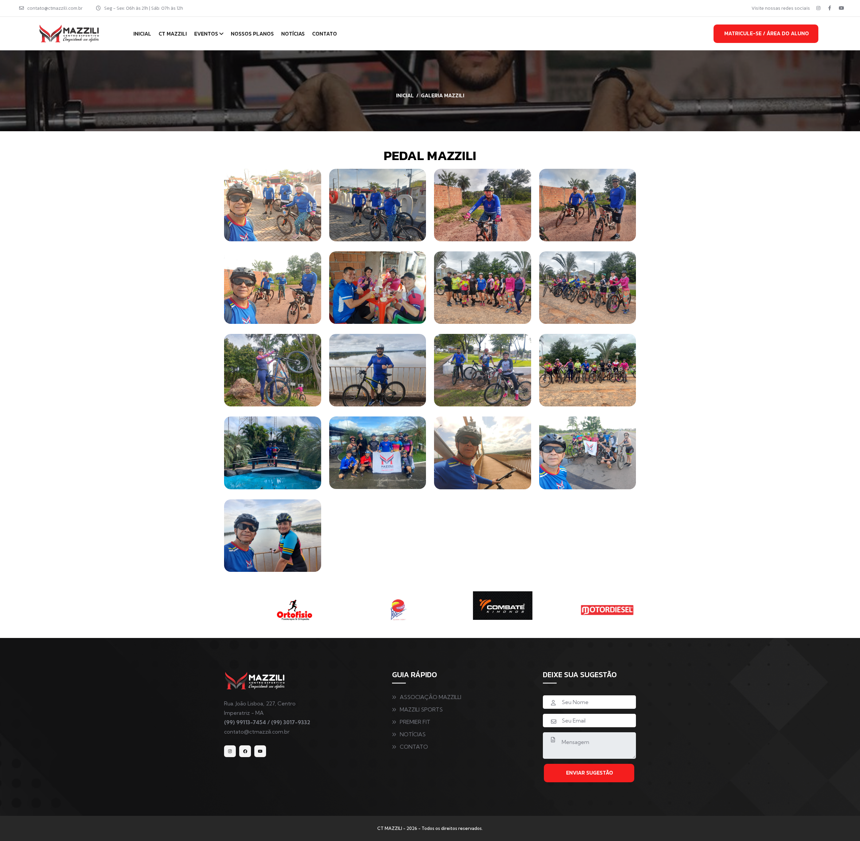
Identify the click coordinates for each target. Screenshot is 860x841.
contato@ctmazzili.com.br (55, 8)
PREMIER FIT (415, 722)
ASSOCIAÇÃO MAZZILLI (430, 697)
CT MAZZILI (173, 34)
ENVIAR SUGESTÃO (589, 773)
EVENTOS (206, 34)
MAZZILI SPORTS (421, 709)
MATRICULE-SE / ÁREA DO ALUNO (766, 33)
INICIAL (142, 34)
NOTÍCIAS (293, 34)
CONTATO (324, 34)
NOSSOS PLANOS (252, 34)
